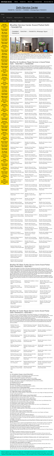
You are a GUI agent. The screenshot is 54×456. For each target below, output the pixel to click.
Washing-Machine (18, 17)
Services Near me (48, 1)
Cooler (4, 21)
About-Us (30, 1)
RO (9, 21)
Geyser (48, 17)
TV (36, 17)
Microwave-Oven (29, 17)
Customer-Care (38, 1)
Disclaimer (8, 451)
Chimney (14, 21)
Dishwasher (42, 17)
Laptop (19, 21)
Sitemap (3, 451)
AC (3, 17)
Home (2, 14)
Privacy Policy (13, 451)
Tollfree (16, 1)
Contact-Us (23, 1)
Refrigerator (9, 17)
